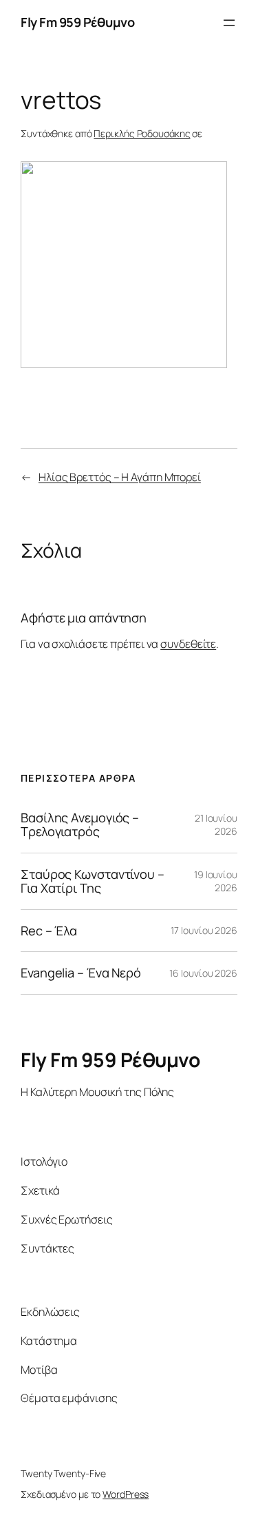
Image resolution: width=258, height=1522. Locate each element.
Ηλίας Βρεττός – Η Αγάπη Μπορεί (120, 477)
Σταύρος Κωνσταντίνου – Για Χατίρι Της (92, 881)
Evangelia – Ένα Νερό (81, 973)
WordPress (126, 1494)
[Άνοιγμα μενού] (229, 22)
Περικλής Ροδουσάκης (142, 133)
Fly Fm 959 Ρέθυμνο (77, 22)
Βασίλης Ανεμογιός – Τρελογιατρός (80, 825)
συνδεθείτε (188, 643)
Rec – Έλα (49, 930)
